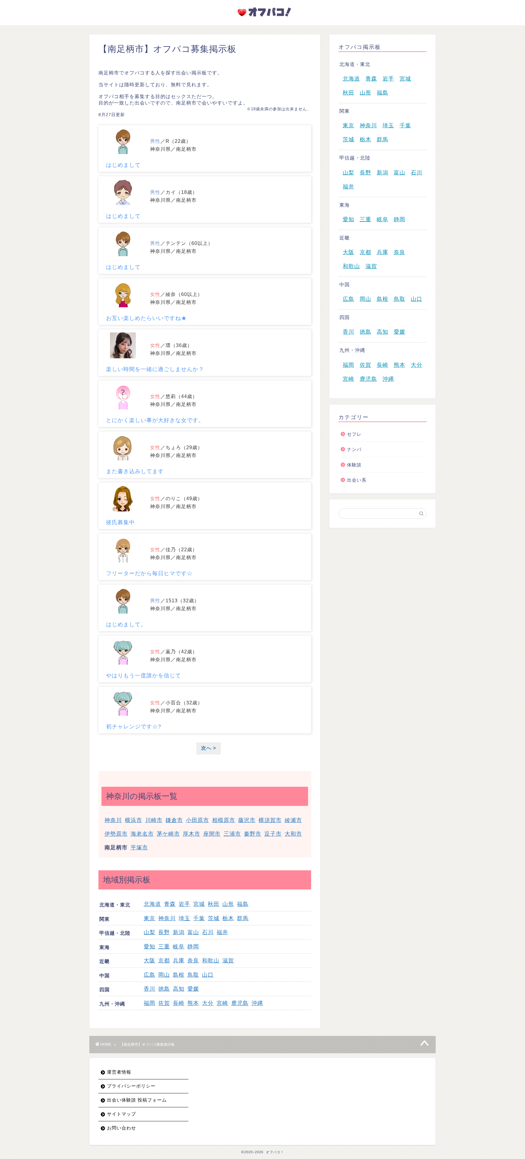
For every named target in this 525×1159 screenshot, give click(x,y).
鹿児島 (240, 1003)
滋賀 (228, 961)
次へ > (208, 748)
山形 (228, 904)
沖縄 (257, 1003)
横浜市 (133, 820)
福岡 (149, 1003)
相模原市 (223, 820)
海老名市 (142, 834)
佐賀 (164, 1003)
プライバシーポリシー (131, 1085)
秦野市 (252, 834)
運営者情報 (119, 1072)
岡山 (164, 975)
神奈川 (113, 820)
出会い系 (356, 480)
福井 (222, 932)
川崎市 (154, 820)
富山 (193, 932)
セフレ (354, 434)
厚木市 (191, 834)
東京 (149, 918)
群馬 (243, 918)
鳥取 (193, 975)
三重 (164, 947)
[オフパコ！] (262, 18)
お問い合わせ (121, 1127)
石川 (208, 932)
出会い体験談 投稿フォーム (137, 1099)
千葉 (199, 918)
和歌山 (210, 961)
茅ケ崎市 (168, 834)
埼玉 (184, 918)
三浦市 (232, 834)
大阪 (149, 961)
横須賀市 (270, 820)
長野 (164, 932)
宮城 (199, 904)
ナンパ (354, 449)
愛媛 (193, 989)
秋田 (213, 904)
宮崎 (222, 1003)
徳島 (164, 989)
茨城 (213, 918)
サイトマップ (121, 1113)
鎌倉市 (174, 820)
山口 (208, 975)
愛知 (149, 947)
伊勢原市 (116, 834)
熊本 (193, 1003)
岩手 (184, 904)
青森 (170, 904)
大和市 (293, 834)
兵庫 (178, 961)
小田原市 (197, 820)
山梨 (149, 932)
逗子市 (273, 834)
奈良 (193, 961)
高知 (178, 989)
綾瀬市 (293, 820)
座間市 (212, 834)
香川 (149, 989)
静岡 (193, 947)
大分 (208, 1003)
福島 (243, 904)
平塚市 (139, 847)
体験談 (354, 464)
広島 (149, 975)
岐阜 (178, 947)
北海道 (152, 904)
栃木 (228, 918)
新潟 (178, 932)
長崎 (178, 1003)
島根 (178, 975)
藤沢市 (247, 820)
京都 (164, 961)
